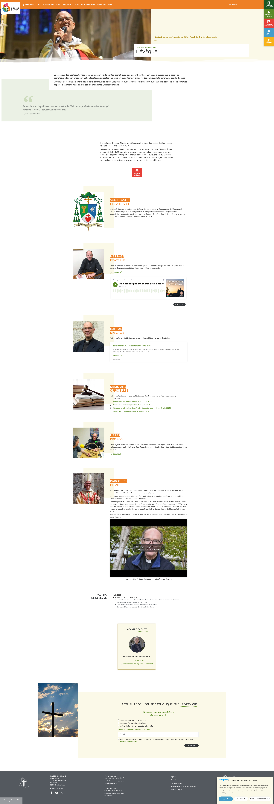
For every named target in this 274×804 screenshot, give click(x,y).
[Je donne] (268, 40)
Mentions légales (176, 790)
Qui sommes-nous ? (31, 5)
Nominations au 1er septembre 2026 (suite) (132, 345)
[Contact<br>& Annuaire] (268, 2)
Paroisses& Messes (269, 15)
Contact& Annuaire (269, 6)
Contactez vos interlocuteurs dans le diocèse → (114, 782)
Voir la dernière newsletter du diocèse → (134, 730)
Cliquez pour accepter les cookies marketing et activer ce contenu (148, 548)
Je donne (269, 43)
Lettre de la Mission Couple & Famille (136, 726)
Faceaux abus (268, 34)
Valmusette (16, 802)
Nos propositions (52, 5)
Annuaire (174, 780)
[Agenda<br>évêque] (137, 170)
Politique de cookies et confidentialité (183, 786)
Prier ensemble (104, 5)
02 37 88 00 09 (57, 788)
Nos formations (71, 5)
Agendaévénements (268, 25)
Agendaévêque (137, 174)
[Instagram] (61, 792)
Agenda (173, 777)
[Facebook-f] (51, 792)
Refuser (241, 799)
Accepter (226, 799)
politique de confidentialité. (127, 741)
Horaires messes (176, 783)
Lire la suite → (118, 355)
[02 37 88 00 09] (50, 788)
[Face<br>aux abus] (268, 31)
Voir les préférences (260, 799)
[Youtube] (56, 792)
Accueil (139, 47)
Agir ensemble (88, 5)
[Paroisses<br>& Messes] (268, 12)
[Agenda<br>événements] (268, 21)
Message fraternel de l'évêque (133, 723)
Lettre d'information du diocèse (133, 720)
